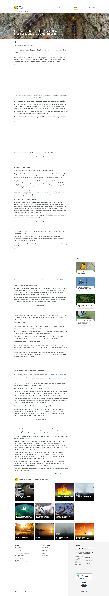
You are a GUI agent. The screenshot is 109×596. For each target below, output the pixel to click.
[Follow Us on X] (91, 548)
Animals (26, 11)
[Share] (15, 42)
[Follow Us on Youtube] (82, 548)
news (18, 11)
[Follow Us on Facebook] (76, 548)
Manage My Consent (20, 555)
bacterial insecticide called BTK (58, 374)
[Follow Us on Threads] (88, 548)
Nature (21, 11)
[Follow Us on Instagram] (79, 548)
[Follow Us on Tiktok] (85, 548)
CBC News (58, 474)
